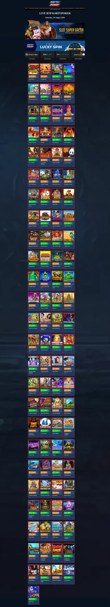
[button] (83, 54)
